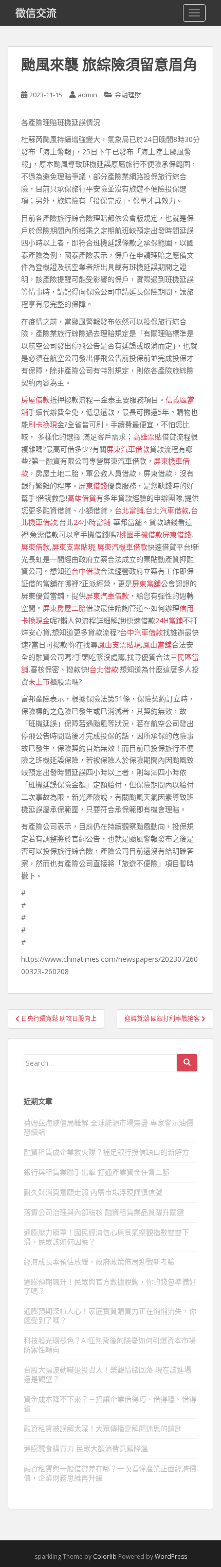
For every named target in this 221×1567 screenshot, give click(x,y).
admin (87, 94)
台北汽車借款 (167, 510)
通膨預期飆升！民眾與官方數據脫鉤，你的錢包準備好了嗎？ (110, 1286)
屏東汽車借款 (128, 449)
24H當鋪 (169, 620)
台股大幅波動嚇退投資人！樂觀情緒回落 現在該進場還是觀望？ (107, 1374)
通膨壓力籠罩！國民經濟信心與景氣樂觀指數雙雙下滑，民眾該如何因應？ (106, 1236)
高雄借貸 (81, 498)
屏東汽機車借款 (122, 547)
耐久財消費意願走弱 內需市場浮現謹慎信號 (93, 1192)
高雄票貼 (147, 437)
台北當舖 (129, 510)
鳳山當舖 (157, 644)
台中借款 (85, 571)
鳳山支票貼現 (119, 644)
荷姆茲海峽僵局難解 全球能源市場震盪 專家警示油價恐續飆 (108, 1127)
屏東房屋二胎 (64, 608)
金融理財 (128, 94)
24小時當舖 (91, 522)
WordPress (171, 1556)
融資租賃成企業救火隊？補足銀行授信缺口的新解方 (106, 1152)
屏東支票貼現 (73, 547)
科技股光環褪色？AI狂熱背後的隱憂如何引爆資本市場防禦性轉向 (110, 1344)
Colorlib (105, 1556)
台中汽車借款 (141, 632)
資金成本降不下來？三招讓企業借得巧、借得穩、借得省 (110, 1403)
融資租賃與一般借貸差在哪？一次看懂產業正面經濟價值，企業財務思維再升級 (110, 1473)
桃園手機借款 (140, 534)
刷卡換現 (42, 424)
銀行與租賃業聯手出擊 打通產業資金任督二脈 (97, 1172)
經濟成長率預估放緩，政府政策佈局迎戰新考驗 (99, 1261)
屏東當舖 (146, 583)
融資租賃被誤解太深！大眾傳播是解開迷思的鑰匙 (103, 1428)
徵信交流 (36, 13)
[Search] (187, 1062)
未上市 (39, 681)
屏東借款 (35, 547)
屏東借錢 (93, 485)
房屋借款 (35, 399)
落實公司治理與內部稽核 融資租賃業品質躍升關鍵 (104, 1212)
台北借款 (103, 669)
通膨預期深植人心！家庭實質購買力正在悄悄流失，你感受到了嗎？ (110, 1315)
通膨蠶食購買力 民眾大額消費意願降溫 (86, 1448)
